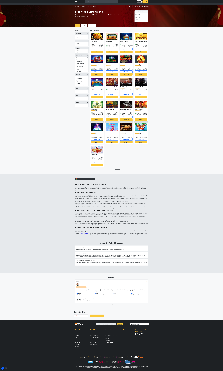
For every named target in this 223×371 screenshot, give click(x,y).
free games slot (84, 233)
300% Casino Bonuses (94, 335)
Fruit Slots (137, 15)
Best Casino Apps (93, 344)
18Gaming (79, 69)
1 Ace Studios (79, 61)
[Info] (2, 368)
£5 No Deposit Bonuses (109, 344)
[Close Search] (116, 1)
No (77, 37)
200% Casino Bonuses (94, 337)
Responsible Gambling (79, 340)
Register (97, 316)
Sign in (121, 315)
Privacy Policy (77, 339)
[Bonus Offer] (97, 49)
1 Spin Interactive (80, 63)
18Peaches (79, 71)
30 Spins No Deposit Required (110, 333)
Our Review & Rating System (80, 349)
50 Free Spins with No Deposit (110, 332)
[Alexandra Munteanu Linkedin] (146, 281)
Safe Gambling (78, 342)
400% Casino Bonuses (94, 333)
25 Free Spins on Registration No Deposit (111, 336)
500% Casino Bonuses (94, 332)
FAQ (76, 337)
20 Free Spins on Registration (110, 338)
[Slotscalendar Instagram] (140, 334)
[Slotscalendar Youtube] (142, 334)
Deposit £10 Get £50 (94, 339)
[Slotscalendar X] (138, 334)
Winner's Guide (123, 333)
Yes (78, 35)
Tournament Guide (123, 332)
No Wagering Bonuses (94, 342)
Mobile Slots (137, 19)
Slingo (136, 20)
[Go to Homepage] (79, 1)
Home (76, 332)
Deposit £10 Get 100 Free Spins (96, 340)
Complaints (77, 335)
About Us (77, 333)
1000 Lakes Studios (81, 64)
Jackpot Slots (137, 17)
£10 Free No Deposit (109, 342)
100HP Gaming (80, 66)
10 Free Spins (107, 340)
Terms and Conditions (79, 348)
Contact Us (77, 346)
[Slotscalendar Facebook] (136, 334)
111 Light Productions (81, 68)
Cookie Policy (77, 344)
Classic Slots (137, 14)
